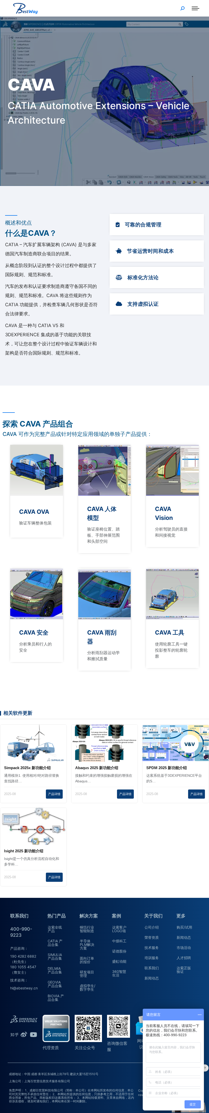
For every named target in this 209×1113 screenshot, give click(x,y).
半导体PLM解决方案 (87, 944)
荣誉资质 (152, 937)
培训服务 (152, 958)
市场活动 (184, 947)
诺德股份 (119, 951)
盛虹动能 (119, 961)
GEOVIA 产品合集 (55, 984)
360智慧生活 (119, 973)
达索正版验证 (184, 970)
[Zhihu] (14, 1034)
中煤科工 (119, 941)
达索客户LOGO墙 (119, 929)
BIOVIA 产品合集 (56, 998)
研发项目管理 (87, 974)
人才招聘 (184, 958)
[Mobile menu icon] (195, 8)
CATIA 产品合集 (55, 943)
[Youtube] (33, 1034)
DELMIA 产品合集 (55, 970)
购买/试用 (184, 927)
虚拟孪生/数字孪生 (87, 987)
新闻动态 (152, 978)
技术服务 (152, 947)
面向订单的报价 (87, 960)
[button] (138, 224)
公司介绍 (152, 927)
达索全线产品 (55, 929)
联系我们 (152, 968)
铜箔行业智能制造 (87, 929)
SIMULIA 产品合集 (55, 956)
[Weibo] (23, 1034)
